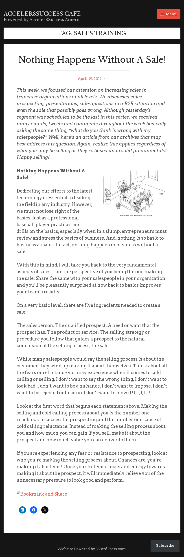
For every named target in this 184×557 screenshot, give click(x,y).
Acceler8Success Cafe (42, 14)
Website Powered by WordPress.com (91, 549)
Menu (171, 14)
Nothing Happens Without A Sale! (92, 59)
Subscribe (165, 545)
